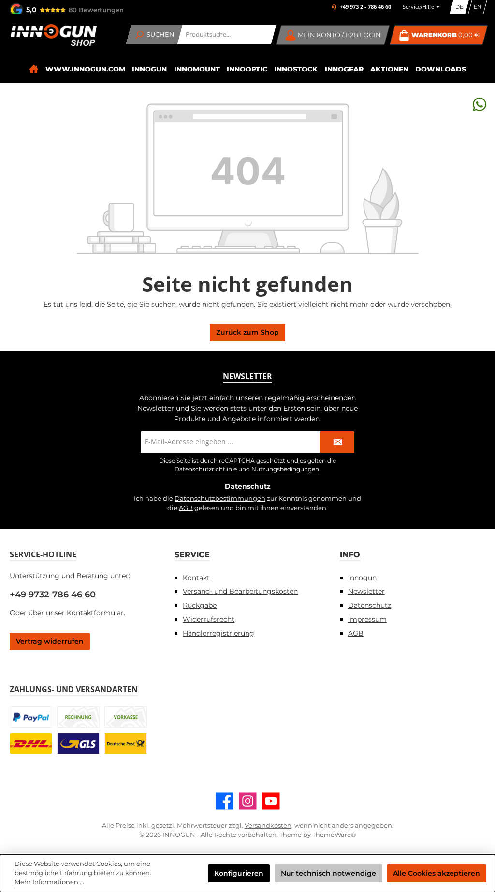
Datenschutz (369, 605)
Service (192, 554)
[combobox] (227, 34)
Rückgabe (200, 605)
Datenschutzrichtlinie (206, 469)
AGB (186, 507)
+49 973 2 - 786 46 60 (365, 7)
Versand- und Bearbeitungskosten (240, 591)
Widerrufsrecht (208, 619)
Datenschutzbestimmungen (220, 498)
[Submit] (337, 442)
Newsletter (366, 591)
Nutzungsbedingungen (285, 469)
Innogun (362, 577)
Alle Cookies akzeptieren (436, 873)
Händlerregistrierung (218, 633)
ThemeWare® (334, 834)
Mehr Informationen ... (49, 882)
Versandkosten (268, 825)
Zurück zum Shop (247, 332)
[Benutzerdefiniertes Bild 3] (125, 717)
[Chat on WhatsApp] (479, 104)
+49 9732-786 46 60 (53, 594)
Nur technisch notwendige (328, 873)
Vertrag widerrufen (50, 641)
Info (350, 554)
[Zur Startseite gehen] (53, 35)
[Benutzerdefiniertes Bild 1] (31, 717)
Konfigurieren (238, 873)
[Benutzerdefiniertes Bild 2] (78, 717)
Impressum (367, 619)
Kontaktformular (95, 613)
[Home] (33, 69)
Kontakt (196, 577)
